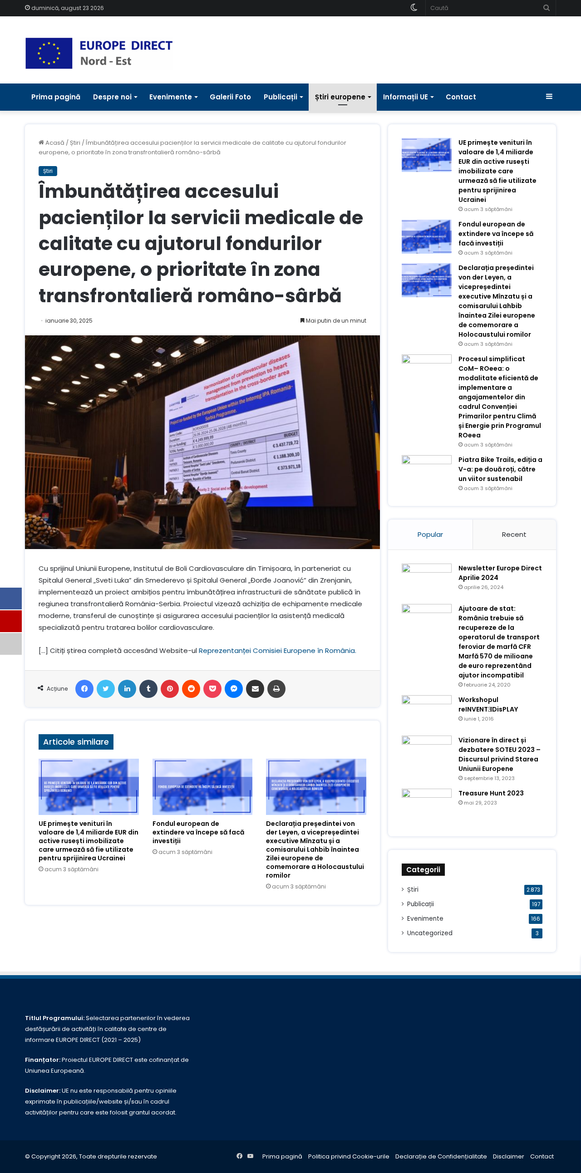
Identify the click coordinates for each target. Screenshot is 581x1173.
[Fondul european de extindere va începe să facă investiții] (203, 787)
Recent (514, 534)
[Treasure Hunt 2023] (427, 806)
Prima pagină (55, 97)
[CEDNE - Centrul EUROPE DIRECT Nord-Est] (99, 53)
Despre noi (112, 97)
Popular (430, 534)
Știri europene (340, 97)
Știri (75, 142)
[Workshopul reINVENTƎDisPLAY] (427, 712)
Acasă (54, 142)
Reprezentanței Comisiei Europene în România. (277, 650)
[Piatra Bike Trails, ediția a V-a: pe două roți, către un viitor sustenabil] (427, 472)
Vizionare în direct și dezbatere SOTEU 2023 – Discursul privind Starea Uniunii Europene (499, 754)
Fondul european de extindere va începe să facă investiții (198, 832)
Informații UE (405, 97)
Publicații (280, 97)
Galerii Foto (230, 97)
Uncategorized (430, 933)
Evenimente (170, 97)
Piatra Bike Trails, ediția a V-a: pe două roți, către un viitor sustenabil (500, 469)
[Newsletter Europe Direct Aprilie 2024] (427, 581)
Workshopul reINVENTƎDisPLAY (488, 704)
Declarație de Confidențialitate (441, 1156)
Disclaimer (508, 1156)
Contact (461, 97)
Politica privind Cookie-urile (348, 1156)
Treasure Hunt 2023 (491, 793)
